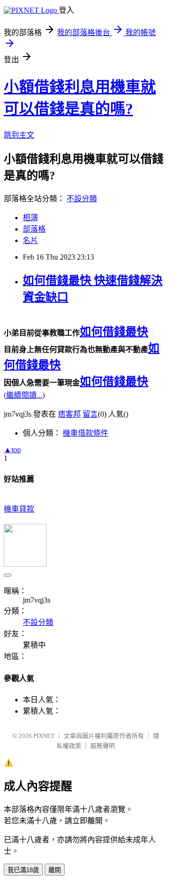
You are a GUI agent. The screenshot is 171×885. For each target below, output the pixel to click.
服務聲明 (102, 745)
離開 (54, 870)
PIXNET (44, 735)
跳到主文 (19, 135)
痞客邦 (69, 414)
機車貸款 (19, 509)
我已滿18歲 (23, 870)
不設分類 (81, 199)
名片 (30, 240)
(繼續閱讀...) (24, 395)
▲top (12, 450)
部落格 (34, 229)
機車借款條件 (85, 433)
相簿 (30, 218)
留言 (90, 414)
